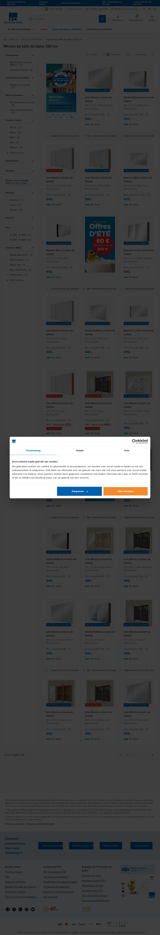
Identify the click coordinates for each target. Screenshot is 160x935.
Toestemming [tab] (33, 450)
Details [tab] (80, 450)
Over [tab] (127, 450)
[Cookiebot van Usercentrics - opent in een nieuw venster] (134, 441)
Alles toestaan (125, 491)
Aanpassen (78, 491)
